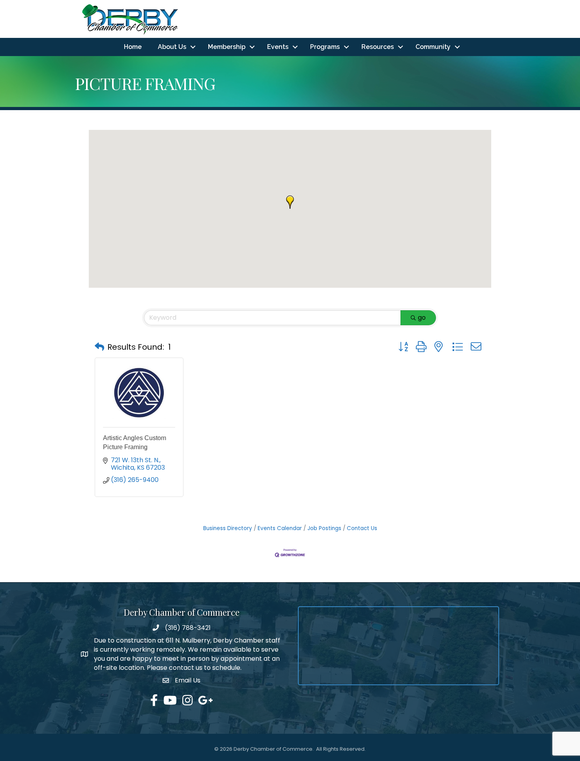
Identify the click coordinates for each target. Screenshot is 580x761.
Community (433, 47)
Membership (226, 47)
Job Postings (324, 528)
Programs (325, 47)
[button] (290, 202)
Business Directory (227, 528)
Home (133, 47)
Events (277, 47)
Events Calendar (280, 528)
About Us (172, 47)
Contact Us (362, 528)
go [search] (422, 317)
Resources (377, 47)
